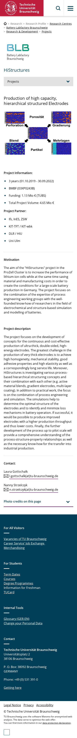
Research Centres (61, 23)
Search (58, 8)
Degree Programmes (18, 583)
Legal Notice (12, 705)
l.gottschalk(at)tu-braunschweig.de (33, 476)
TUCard (9, 592)
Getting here (12, 688)
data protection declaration (56, 722)
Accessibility (44, 705)
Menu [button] (70, 8)
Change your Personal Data (23, 623)
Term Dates (12, 574)
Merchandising (14, 548)
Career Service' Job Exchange (24, 543)
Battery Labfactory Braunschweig (27, 27)
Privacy (29, 705)
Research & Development (22, 31)
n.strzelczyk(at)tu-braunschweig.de (33, 489)
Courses (9, 579)
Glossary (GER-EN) (16, 619)
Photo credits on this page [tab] (22, 501)
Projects (47, 31)
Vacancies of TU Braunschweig (25, 539)
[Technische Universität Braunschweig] (22, 8)
